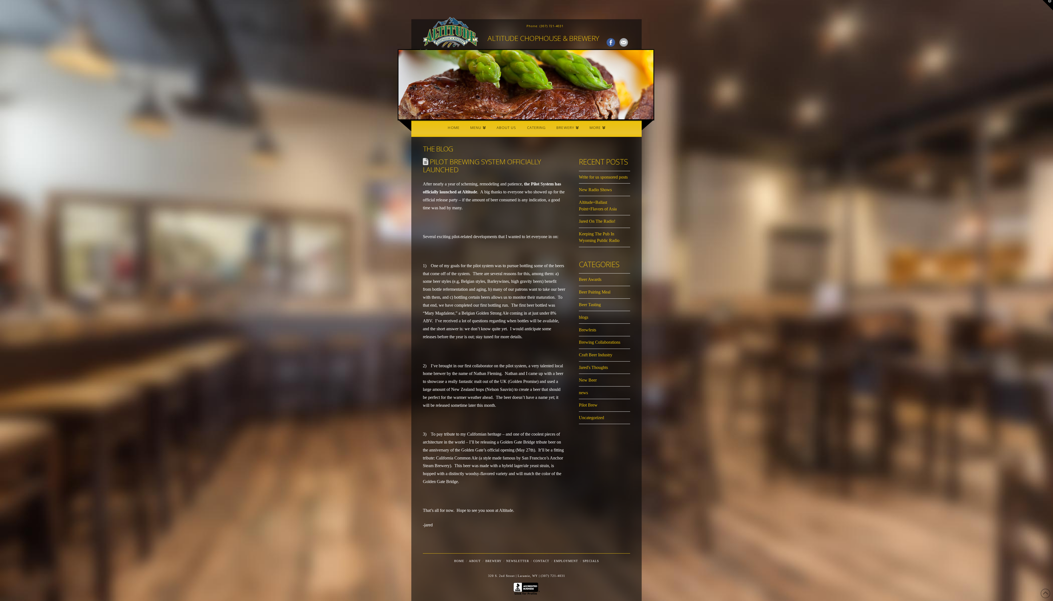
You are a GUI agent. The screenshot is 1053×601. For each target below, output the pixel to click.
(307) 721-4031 (552, 26)
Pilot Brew (588, 405)
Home (459, 561)
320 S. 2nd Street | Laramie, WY (513, 575)
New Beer (588, 380)
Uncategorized (591, 417)
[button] (1048, 5)
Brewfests (587, 330)
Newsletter (517, 561)
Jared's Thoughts (593, 367)
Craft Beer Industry (595, 354)
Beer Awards (590, 279)
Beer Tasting (590, 304)
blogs (583, 317)
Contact (541, 561)
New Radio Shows (595, 189)
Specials (591, 561)
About (475, 561)
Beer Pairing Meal (594, 292)
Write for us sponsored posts (603, 177)
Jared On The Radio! (597, 221)
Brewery (493, 561)
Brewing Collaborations (599, 342)
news (583, 392)
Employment (566, 561)
